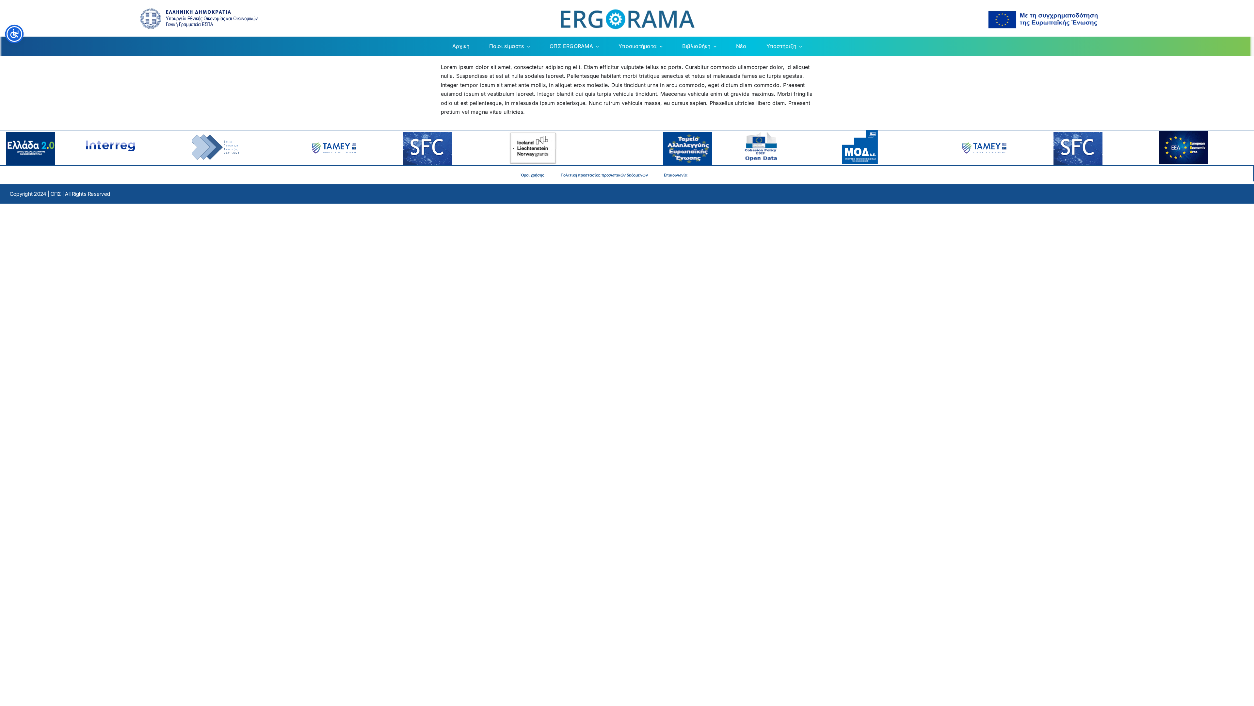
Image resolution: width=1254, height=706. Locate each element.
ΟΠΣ (56, 194)
